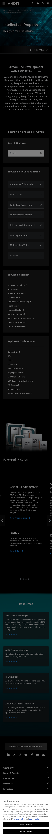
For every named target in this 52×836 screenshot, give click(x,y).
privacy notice (19, 819)
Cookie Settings (26, 824)
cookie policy (34, 819)
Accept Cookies (26, 831)
